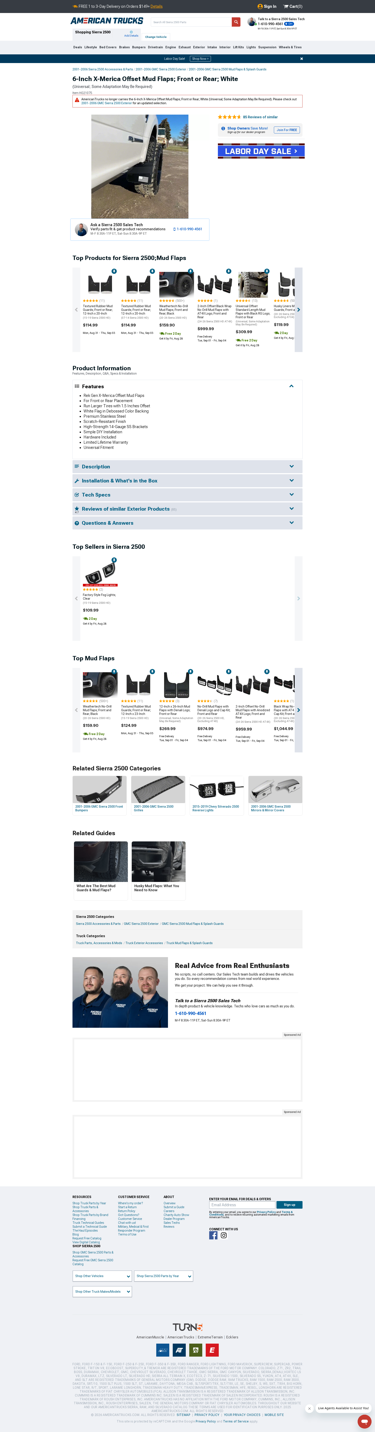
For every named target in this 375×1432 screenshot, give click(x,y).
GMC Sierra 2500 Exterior (141, 923)
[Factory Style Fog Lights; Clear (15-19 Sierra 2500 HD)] (100, 574)
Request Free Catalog (86, 1238)
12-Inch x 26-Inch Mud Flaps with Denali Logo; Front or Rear (176, 714)
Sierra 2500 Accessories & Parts (98, 923)
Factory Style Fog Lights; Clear (99, 598)
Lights (251, 47)
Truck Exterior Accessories (144, 943)
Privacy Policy (266, 1212)
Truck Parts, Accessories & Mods (99, 943)
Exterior (199, 47)
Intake (212, 47)
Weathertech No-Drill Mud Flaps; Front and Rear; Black (173, 311)
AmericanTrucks (181, 1337)
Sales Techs (172, 1222)
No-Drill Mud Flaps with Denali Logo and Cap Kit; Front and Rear (213, 714)
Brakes (124, 47)
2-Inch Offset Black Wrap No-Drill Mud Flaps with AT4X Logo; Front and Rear (214, 313)
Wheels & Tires (290, 47)
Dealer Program (174, 1219)
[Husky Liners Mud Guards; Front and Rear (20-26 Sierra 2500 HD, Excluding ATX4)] (291, 285)
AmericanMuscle (150, 1337)
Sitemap (184, 1415)
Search (236, 22)
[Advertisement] (187, 1069)
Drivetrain (155, 47)
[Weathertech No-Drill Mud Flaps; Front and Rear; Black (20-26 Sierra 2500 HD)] (176, 285)
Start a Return (127, 1207)
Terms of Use (127, 1234)
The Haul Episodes (85, 1230)
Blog (75, 1234)
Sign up (289, 1204)
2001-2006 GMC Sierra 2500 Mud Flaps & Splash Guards (227, 69)
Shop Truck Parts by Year (89, 1203)
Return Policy (126, 1211)
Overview (170, 1203)
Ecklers (232, 1337)
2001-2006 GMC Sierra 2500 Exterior (161, 69)
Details (157, 6)
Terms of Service (236, 1421)
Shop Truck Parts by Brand (90, 1215)
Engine (170, 47)
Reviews (169, 1226)
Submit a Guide (174, 1207)
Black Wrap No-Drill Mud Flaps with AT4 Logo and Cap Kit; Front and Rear (290, 714)
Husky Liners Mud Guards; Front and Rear (289, 311)
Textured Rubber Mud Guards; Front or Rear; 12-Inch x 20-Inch (98, 311)
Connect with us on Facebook (213, 1235)
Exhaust (185, 47)
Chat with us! (127, 1222)
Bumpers (139, 47)
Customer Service (130, 1219)
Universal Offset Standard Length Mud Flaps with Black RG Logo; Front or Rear (253, 315)
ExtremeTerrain (210, 1337)
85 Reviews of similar (260, 117)
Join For (287, 130)
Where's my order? (130, 1203)
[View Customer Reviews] (229, 117)
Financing (79, 1219)
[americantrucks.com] (106, 20)
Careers (169, 1211)
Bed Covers (108, 47)
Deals (77, 47)
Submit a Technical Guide (89, 1226)
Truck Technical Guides (88, 1222)
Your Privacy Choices (242, 1415)
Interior (225, 47)
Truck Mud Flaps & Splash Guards (189, 943)
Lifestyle (90, 47)
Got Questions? (128, 1215)
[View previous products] (76, 310)
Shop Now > (200, 58)
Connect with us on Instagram (224, 1235)
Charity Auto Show (176, 1215)
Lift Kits (238, 47)
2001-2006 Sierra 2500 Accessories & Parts (102, 69)
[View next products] (299, 310)
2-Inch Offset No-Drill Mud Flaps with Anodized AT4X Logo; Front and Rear (253, 714)
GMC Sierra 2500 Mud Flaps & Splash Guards (193, 923)
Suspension (267, 47)
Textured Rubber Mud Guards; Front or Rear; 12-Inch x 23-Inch (136, 712)
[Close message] (301, 58)
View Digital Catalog (86, 1242)
